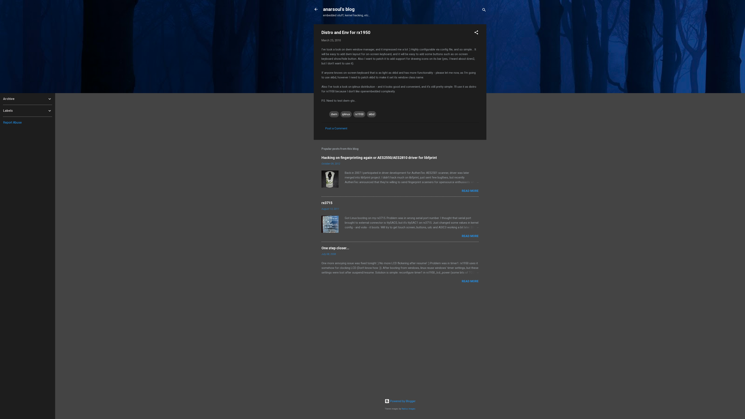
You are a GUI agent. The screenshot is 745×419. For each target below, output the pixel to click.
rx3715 (326, 203)
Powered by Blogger (402, 401)
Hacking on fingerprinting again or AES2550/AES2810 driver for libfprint (379, 158)
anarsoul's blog (339, 9)
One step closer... (335, 248)
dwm (334, 114)
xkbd (371, 114)
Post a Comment (336, 128)
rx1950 (359, 114)
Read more (470, 191)
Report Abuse (12, 122)
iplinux (346, 114)
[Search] (484, 10)
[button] (476, 33)
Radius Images (408, 409)
